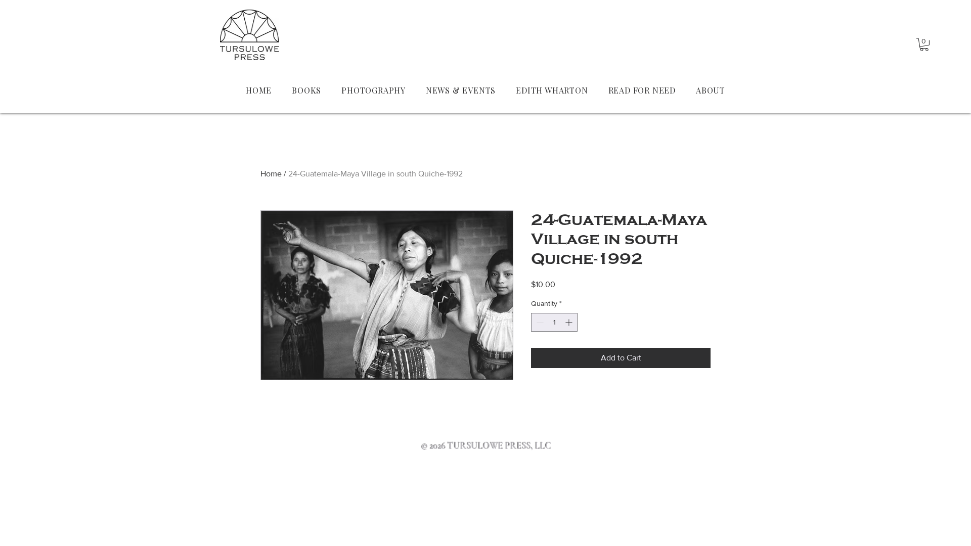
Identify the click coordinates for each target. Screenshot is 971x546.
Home (271, 173)
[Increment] (569, 322)
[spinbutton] (554, 322)
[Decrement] (539, 322)
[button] (924, 44)
